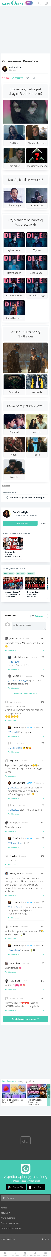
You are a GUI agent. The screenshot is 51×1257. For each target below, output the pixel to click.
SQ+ (29, 3)
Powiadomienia (35, 1255)
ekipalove (14, 760)
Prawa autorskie (8, 1217)
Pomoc (4, 1207)
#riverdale (20, 573)
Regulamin (5, 1212)
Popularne (15, 1255)
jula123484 (15, 638)
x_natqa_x (14, 822)
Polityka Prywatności (10, 1222)
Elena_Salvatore (17, 873)
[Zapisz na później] (33, 78)
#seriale (31, 573)
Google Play (18, 1187)
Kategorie (25, 1255)
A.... (14, 805)
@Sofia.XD (13, 732)
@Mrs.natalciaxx (16, 843)
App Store (38, 1187)
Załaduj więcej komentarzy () (25, 1019)
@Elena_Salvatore (16, 907)
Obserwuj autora (22, 523)
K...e (12, 998)
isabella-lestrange (21, 657)
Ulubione (28, 77)
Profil (43, 523)
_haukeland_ (15, 980)
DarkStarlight (15, 67)
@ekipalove (13, 787)
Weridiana (14, 926)
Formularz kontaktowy (11, 1228)
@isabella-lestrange (17, 680)
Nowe (5, 1255)
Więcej (45, 1255)
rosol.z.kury (15, 963)
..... (11, 702)
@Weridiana (14, 950)
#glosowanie (8, 573)
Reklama (10, 1198)
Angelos (13, 856)
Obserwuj (19, 78)
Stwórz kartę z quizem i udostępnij (27, 497)
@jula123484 (14, 661)
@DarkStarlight (15, 747)
